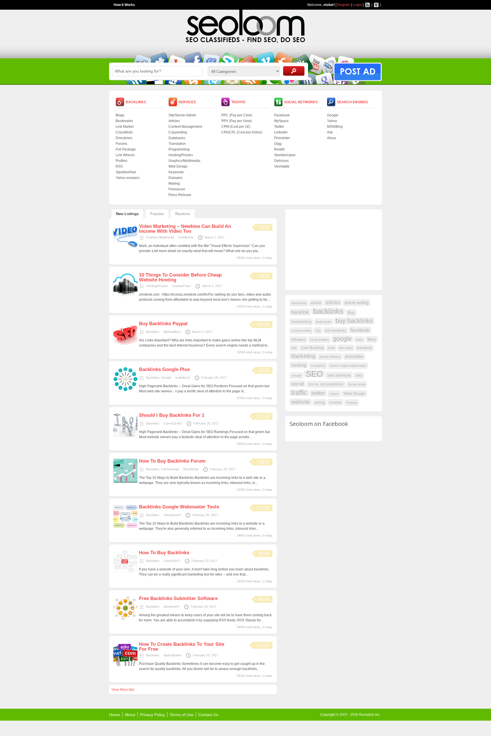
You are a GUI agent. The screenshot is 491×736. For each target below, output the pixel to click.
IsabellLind (182, 377)
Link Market (125, 127)
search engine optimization (348, 365)
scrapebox (318, 365)
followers (298, 339)
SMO (359, 375)
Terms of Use (182, 714)
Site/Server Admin (182, 115)
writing (319, 402)
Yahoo (332, 121)
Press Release (179, 195)
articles (333, 302)
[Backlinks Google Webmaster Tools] (125, 527)
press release (330, 357)
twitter (318, 393)
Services (187, 102)
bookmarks (323, 321)
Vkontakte (282, 166)
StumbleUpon (285, 155)
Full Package (126, 149)
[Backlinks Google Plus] (125, 390)
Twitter (279, 127)
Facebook (282, 115)
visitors (334, 393)
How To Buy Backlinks (164, 552)
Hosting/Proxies (180, 155)
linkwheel (364, 348)
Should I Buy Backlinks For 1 (171, 415)
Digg (278, 144)
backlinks (328, 311)
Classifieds (124, 132)
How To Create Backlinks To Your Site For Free (181, 647)
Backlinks (136, 102)
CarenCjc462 (173, 423)
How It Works (124, 5)
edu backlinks (335, 331)
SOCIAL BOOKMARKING (326, 384)
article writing (356, 302)
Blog (351, 313)
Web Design (178, 166)
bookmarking (301, 322)
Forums (121, 144)
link (294, 348)
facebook (360, 330)
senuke (296, 375)
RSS (119, 166)
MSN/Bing (335, 127)
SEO (314, 373)
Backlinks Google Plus (164, 369)
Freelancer (176, 189)
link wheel (346, 348)
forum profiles (319, 339)
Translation (177, 144)
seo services (339, 375)
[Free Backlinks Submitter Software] (125, 619)
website (300, 402)
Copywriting (177, 132)
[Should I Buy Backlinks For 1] (125, 436)
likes (371, 339)
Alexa (331, 138)
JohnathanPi (172, 515)
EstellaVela (185, 237)
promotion (354, 356)
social (297, 384)
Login (357, 5)
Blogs (120, 115)
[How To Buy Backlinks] (125, 571)
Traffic (238, 102)
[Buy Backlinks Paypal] (125, 344)
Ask (330, 132)
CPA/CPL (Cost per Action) (241, 132)
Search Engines (352, 102)
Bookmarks (124, 121)
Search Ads (294, 71)
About (130, 714)
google (342, 338)
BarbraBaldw (172, 655)
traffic (299, 392)
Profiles (121, 161)
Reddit (279, 149)
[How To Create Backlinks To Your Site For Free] (125, 665)
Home (114, 714)
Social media (356, 384)
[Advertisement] (332, 249)
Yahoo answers (128, 178)
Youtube (351, 402)
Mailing (174, 183)
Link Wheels (125, 155)
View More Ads (122, 690)
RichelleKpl (190, 469)
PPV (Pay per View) (236, 121)
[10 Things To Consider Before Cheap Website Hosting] (125, 296)
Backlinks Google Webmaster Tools (179, 507)
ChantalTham (181, 286)
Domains (175, 178)
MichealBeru (172, 331)
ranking (298, 365)
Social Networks (301, 102)
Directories (124, 138)
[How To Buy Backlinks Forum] (125, 482)
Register (343, 5)
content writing (301, 330)
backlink (300, 312)
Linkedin (281, 132)
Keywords (176, 172)
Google (332, 115)
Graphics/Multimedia (184, 161)
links (331, 348)
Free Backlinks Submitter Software (178, 598)
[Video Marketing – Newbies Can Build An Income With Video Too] (125, 247)
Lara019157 (172, 560)
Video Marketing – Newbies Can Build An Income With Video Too (185, 229)
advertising (298, 303)
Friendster (282, 138)
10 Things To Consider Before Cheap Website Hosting (180, 277)
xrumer (335, 402)
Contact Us (208, 714)
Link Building (312, 348)
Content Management (185, 127)
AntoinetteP (171, 606)
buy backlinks (354, 321)
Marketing (303, 356)
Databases (176, 138)
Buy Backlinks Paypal (163, 323)
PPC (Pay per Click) (236, 115)
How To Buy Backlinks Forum (172, 461)
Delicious (281, 161)
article (316, 303)
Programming (179, 149)
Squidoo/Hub (126, 172)
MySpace (281, 121)
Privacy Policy (152, 714)
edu (318, 330)
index (359, 339)
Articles (174, 121)
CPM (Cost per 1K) (235, 127)
